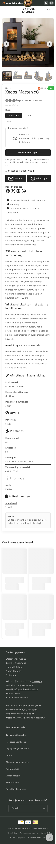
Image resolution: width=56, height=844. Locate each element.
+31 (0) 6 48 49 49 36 (24, 692)
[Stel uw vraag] (51, 3)
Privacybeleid (12, 775)
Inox (29, 113)
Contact (10, 762)
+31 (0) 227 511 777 (20, 688)
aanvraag (38, 98)
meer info (22, 126)
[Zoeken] (46, 10)
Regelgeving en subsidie (17, 755)
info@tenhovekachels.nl (26, 696)
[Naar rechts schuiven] (47, 43)
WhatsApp (37, 688)
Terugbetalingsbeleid (38, 835)
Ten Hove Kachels (20, 835)
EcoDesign (15, 202)
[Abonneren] (43, 815)
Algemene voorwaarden (17, 769)
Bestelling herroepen (16, 796)
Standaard (14, 113)
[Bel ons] (46, 3)
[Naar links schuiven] (6, 43)
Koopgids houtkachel (16, 748)
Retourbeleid (12, 789)
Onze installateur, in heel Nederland (28, 198)
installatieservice (14, 724)
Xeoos (8, 86)
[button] (6, 10)
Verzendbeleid (13, 782)
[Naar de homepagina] (28, 4)
